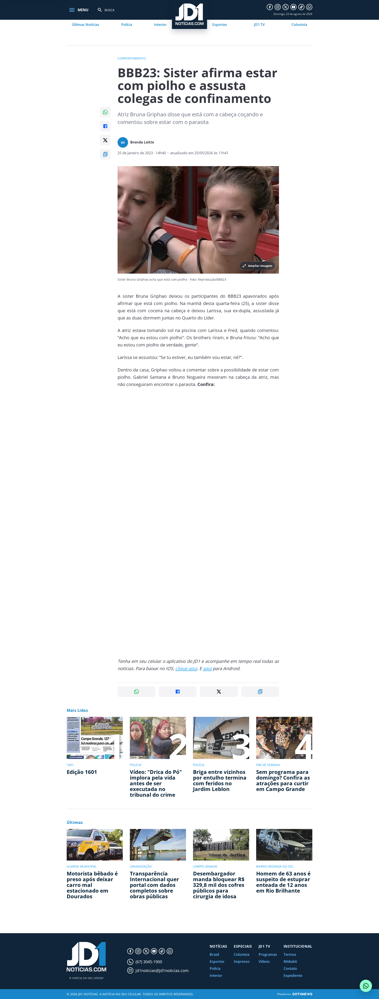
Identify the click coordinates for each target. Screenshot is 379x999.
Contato (290, 968)
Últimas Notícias (85, 24)
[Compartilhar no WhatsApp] (105, 112)
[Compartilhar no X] (105, 140)
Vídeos (264, 961)
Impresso (242, 961)
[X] (285, 7)
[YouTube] (293, 7)
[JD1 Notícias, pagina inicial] (86, 957)
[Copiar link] (105, 154)
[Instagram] (278, 7)
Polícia (126, 24)
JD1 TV (259, 24)
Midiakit (290, 961)
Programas (268, 954)
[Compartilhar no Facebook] (105, 126)
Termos (290, 954)
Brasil (214, 954)
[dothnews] (302, 994)
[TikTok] (301, 7)
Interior (160, 24)
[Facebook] (270, 7)
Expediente (293, 975)
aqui (207, 668)
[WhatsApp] (309, 7)
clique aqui (186, 668)
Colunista (299, 24)
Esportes (219, 24)
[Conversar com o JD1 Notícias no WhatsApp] (366, 986)
